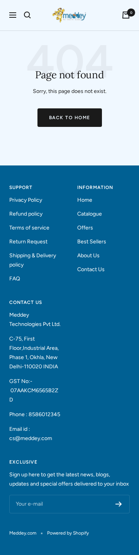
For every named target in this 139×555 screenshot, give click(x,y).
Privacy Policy (25, 200)
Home (84, 200)
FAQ (14, 278)
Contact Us (91, 269)
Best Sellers (91, 241)
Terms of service (29, 227)
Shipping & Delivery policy (32, 260)
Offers (85, 227)
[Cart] (126, 15)
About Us (88, 255)
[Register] (118, 504)
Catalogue (89, 214)
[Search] (27, 15)
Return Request (28, 241)
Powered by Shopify (68, 533)
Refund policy (25, 214)
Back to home (69, 117)
